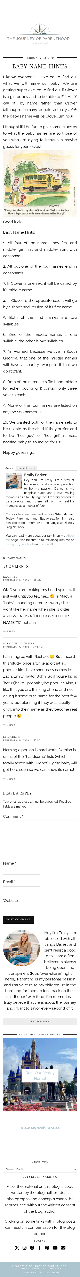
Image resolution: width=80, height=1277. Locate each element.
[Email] (63, 1248)
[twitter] (17, 1248)
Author (9, 468)
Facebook (27, 544)
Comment (13, 816)
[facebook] (32, 1248)
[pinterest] (47, 1248)
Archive (55, 1268)
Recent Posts (26, 468)
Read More (40, 1021)
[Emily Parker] (14, 488)
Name (9, 863)
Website (10, 900)
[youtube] (55, 1248)
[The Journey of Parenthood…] (40, 32)
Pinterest (46, 544)
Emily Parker (35, 475)
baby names (16, 558)
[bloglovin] (40, 1248)
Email (9, 881)
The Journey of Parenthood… (45, 1266)
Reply (11, 631)
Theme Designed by (40, 1272)
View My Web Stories (40, 1128)
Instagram (12, 544)
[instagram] (24, 1248)
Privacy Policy (32, 1268)
